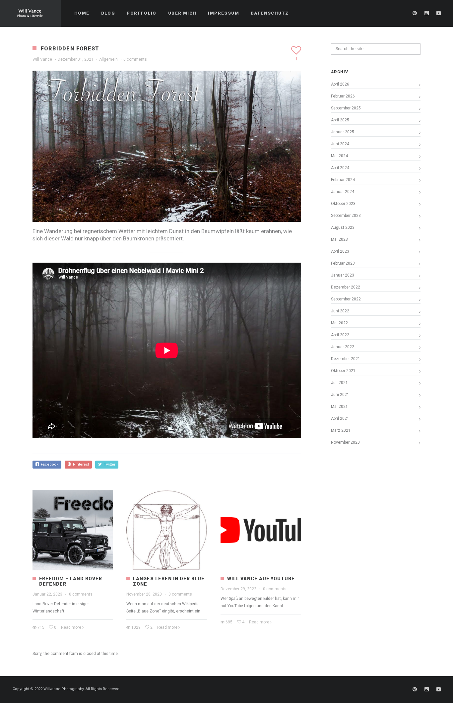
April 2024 (340, 167)
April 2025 (340, 120)
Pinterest (80, 464)
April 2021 (340, 418)
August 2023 (343, 227)
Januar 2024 (342, 191)
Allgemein (108, 59)
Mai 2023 (339, 239)
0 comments (135, 59)
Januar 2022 (342, 347)
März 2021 (341, 430)
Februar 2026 (343, 96)
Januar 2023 (342, 275)
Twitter (108, 464)
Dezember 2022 (345, 287)
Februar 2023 (343, 263)
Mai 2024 (339, 156)
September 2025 (346, 108)
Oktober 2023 (343, 203)
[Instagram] (426, 13)
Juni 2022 (340, 311)
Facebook (48, 464)
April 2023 (340, 251)
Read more (71, 627)
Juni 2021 (340, 394)
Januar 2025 (342, 132)
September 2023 (346, 215)
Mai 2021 (339, 406)
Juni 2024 (340, 144)
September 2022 (346, 299)
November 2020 (345, 442)
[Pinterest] (415, 13)
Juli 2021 (339, 382)
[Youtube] (438, 13)
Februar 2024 (343, 179)
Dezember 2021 (345, 358)
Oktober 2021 (343, 370)
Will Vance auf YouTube (261, 578)
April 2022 (340, 335)
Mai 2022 (339, 323)
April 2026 (340, 84)
